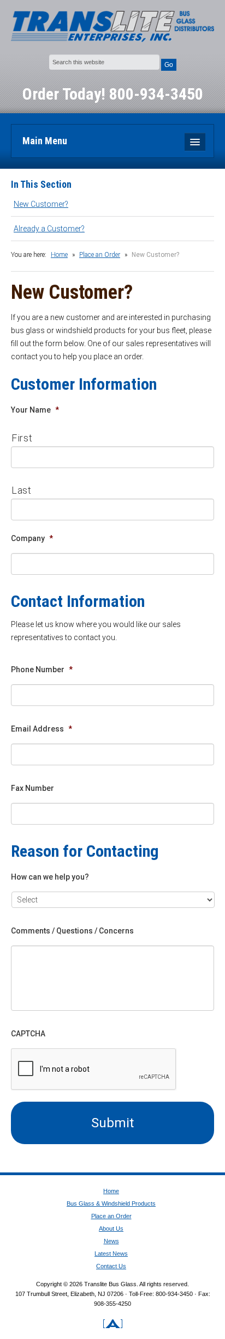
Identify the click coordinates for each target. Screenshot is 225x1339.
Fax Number (32, 788)
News (111, 1241)
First (21, 438)
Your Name (35, 410)
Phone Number (42, 669)
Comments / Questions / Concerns (72, 930)
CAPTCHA (28, 1033)
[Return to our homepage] (112, 26)
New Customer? (41, 204)
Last (21, 490)
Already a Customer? (49, 228)
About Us (111, 1228)
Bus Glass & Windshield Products (111, 1203)
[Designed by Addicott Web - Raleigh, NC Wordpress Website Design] (112, 1317)
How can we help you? (50, 877)
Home (59, 255)
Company (32, 538)
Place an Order (99, 255)
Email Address (41, 728)
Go (168, 65)
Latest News (111, 1253)
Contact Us (111, 1266)
